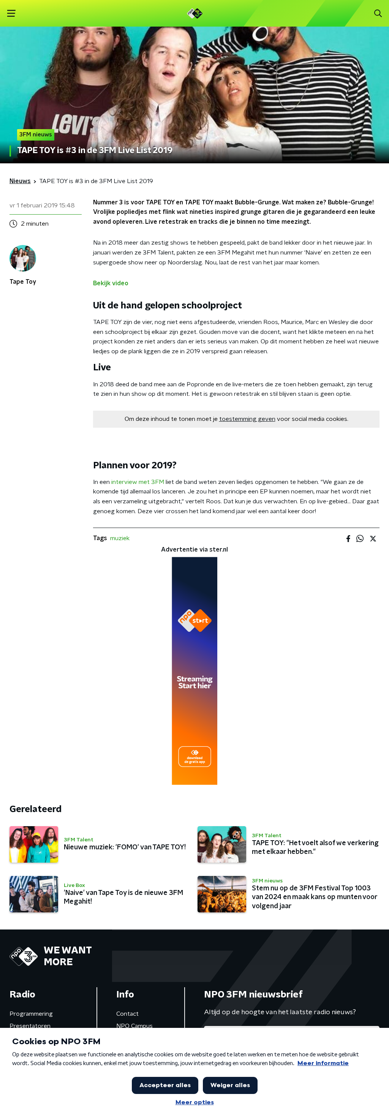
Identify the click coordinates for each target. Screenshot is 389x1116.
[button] (11, 13)
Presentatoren (30, 1026)
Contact (127, 1014)
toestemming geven (247, 419)
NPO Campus (134, 1026)
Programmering (31, 1014)
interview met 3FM (137, 482)
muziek (120, 538)
